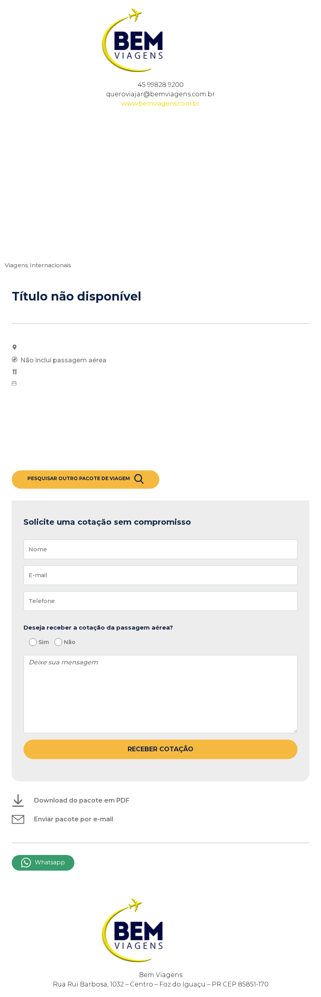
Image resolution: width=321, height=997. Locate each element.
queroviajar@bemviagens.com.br (160, 94)
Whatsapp (50, 862)
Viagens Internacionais (38, 265)
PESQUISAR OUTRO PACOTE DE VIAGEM (78, 478)
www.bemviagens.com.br (160, 103)
